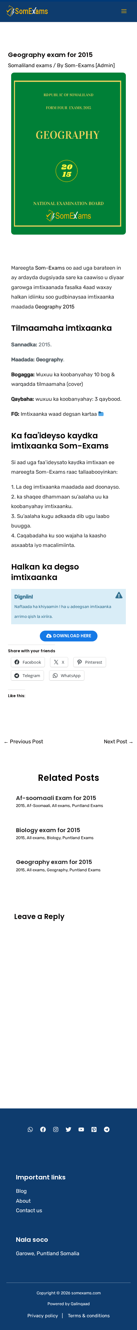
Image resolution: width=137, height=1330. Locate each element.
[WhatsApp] (30, 1129)
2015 (20, 805)
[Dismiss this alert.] (119, 595)
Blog (21, 1191)
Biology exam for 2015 (48, 830)
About (23, 1201)
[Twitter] (68, 1129)
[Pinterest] (94, 1129)
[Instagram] (56, 1129)
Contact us (29, 1210)
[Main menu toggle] (124, 11)
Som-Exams (50, 268)
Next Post (118, 742)
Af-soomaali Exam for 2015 (56, 798)
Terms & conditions (89, 1316)
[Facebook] (43, 1129)
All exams (61, 805)
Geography (57, 869)
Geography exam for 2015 (54, 862)
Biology (54, 837)
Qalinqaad (80, 1303)
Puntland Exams (87, 805)
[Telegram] (107, 1129)
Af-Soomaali (38, 805)
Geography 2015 (55, 307)
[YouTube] (81, 1129)
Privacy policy (42, 1316)
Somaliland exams (30, 65)
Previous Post (23, 742)
